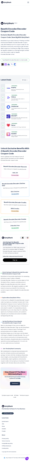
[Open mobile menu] (28, 2)
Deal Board (15, 383)
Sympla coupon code (7, 395)
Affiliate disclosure (6, 445)
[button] (27, 458)
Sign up (15, 260)
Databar (4, 428)
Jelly (3, 423)
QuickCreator (5, 421)
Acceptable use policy (7, 443)
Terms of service (6, 441)
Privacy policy (5, 438)
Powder (4, 431)
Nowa (3, 426)
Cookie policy (5, 448)
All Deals (16, 395)
